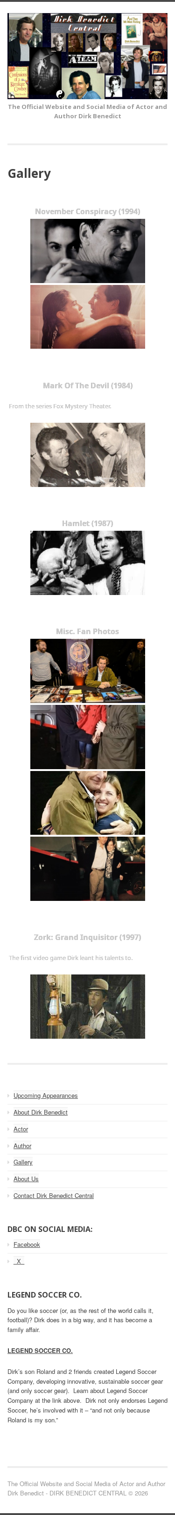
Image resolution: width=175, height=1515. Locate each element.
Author (22, 1145)
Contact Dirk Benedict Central (54, 1195)
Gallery (23, 1161)
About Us (26, 1178)
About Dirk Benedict (41, 1112)
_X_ (19, 1261)
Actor (21, 1128)
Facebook (27, 1244)
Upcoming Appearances (46, 1095)
